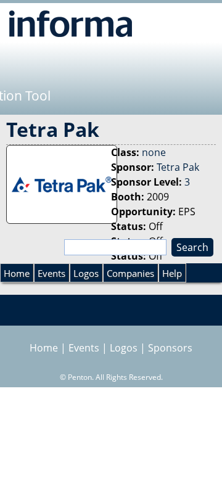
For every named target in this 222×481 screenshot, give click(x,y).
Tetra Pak (178, 167)
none (154, 152)
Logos (86, 273)
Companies (130, 273)
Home (17, 273)
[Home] (70, 23)
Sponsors (170, 348)
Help (172, 273)
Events (51, 273)
